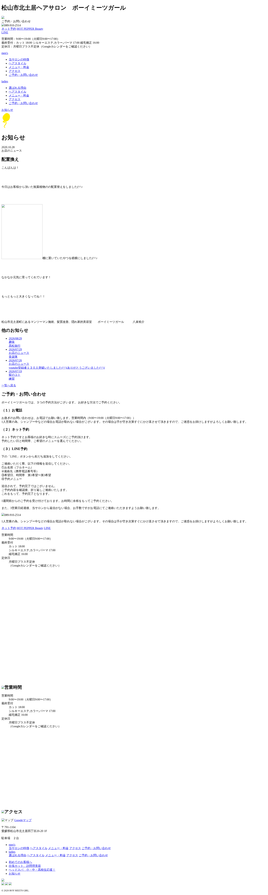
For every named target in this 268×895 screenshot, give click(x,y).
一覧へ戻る (8, 385)
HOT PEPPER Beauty (30, 28)
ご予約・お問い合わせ (23, 74)
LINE (4, 32)
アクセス (14, 71)
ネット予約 (8, 28)
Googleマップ (23, 820)
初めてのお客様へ (20, 862)
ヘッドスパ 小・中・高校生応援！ (32, 869)
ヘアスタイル (17, 63)
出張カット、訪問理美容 (25, 865)
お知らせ (7, 109)
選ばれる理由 (17, 87)
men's (12, 844)
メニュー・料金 (19, 67)
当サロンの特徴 (19, 59)
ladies (12, 851)
